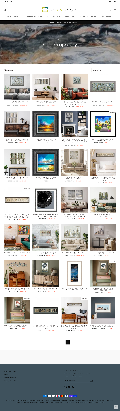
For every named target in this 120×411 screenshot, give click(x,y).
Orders (6, 1)
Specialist (69, 17)
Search (6, 374)
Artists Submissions (10, 371)
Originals (18, 17)
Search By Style (53, 17)
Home (9, 17)
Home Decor (106, 17)
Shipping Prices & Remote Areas (14, 381)
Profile (12, 1)
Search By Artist (34, 17)
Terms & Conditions (10, 377)
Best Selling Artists (88, 17)
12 (62, 342)
